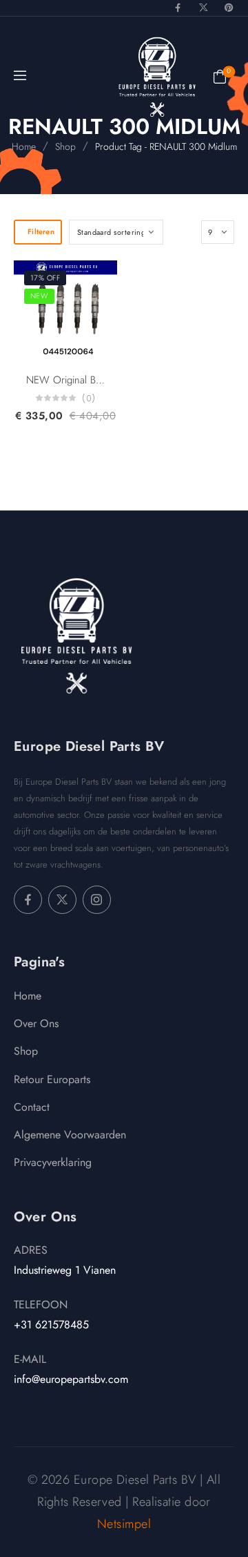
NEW (39, 295)
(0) (88, 398)
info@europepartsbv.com (71, 1379)
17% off (45, 277)
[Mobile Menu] (20, 76)
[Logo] (157, 76)
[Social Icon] (178, 8)
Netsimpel (124, 1524)
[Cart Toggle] (220, 75)
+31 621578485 (51, 1324)
